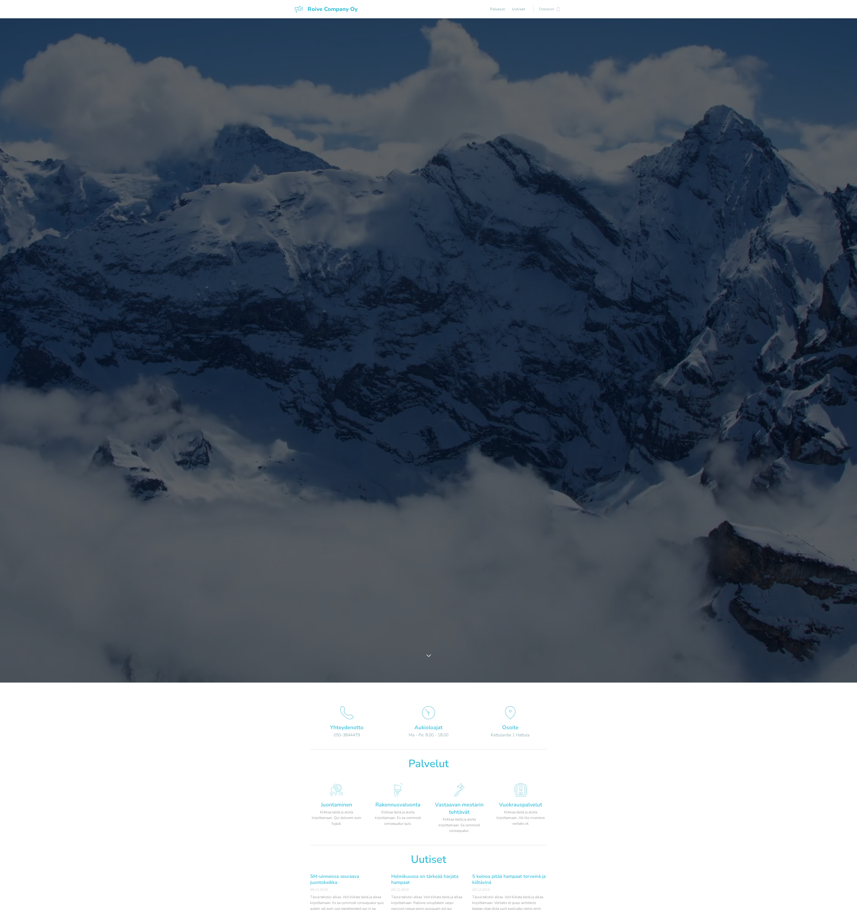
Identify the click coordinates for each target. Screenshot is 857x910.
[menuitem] (498, 9)
